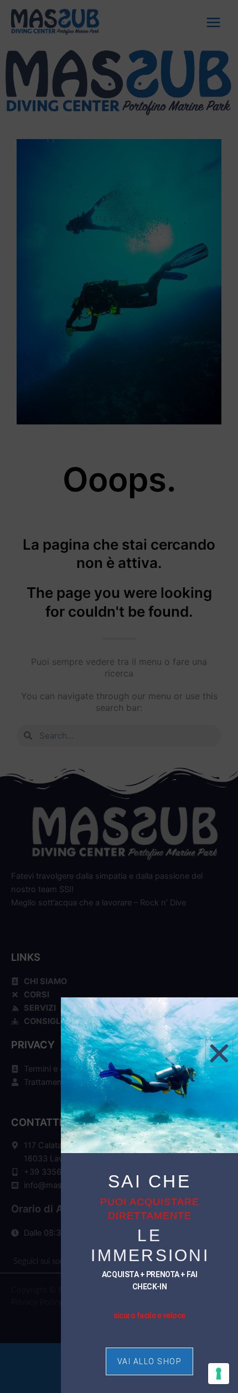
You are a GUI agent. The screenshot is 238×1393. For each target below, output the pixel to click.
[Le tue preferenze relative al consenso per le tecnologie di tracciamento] (218, 1373)
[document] (119, 696)
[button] (219, 1053)
